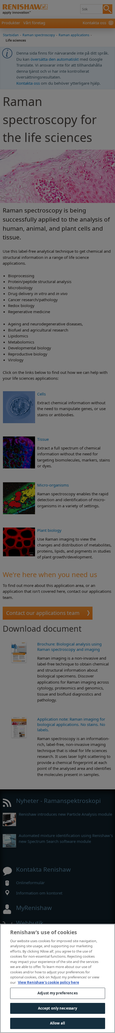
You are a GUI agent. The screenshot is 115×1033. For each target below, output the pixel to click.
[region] (57, 978)
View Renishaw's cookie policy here (48, 982)
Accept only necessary (57, 1008)
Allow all (57, 1023)
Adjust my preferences (57, 993)
